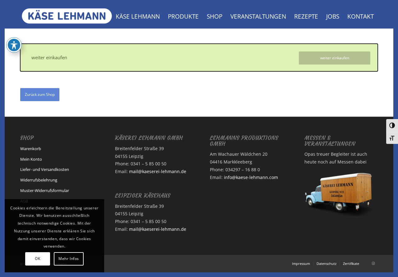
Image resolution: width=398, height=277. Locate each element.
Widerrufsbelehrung (38, 180)
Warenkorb (30, 148)
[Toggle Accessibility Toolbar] (14, 45)
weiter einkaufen (334, 57)
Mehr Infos (68, 258)
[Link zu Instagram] (373, 263)
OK (37, 258)
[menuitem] (138, 16)
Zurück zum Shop (40, 94)
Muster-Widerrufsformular (44, 190)
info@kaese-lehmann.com (251, 177)
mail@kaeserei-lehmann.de (157, 171)
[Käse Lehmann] (66, 16)
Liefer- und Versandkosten (44, 169)
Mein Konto (31, 159)
